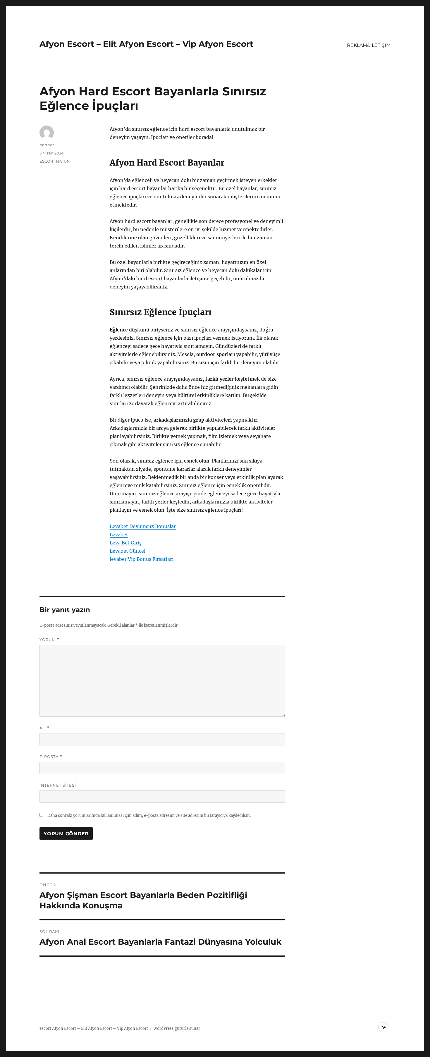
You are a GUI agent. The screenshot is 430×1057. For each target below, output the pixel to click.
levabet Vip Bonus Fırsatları (141, 559)
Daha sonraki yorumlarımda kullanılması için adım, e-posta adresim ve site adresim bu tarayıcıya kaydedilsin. (149, 815)
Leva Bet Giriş (126, 543)
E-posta (50, 756)
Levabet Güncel (127, 551)
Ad (44, 728)
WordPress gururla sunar (176, 1028)
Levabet (119, 534)
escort (45, 1028)
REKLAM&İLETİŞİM (369, 45)
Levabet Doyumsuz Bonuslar (143, 526)
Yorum (49, 639)
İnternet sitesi (57, 785)
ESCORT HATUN (54, 161)
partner (46, 144)
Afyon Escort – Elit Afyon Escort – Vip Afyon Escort (146, 44)
